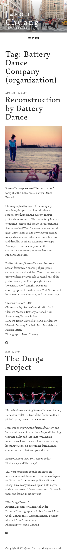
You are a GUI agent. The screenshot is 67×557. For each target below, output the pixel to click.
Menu (35, 37)
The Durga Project (24, 362)
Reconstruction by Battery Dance (33, 108)
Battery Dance (41, 410)
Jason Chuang (22, 17)
